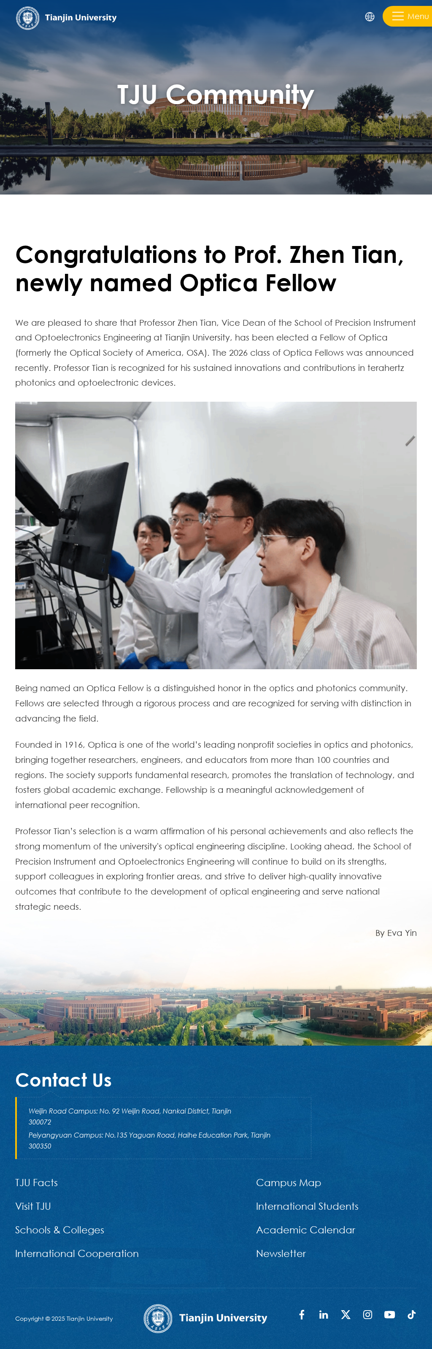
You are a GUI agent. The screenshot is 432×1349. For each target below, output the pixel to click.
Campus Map (288, 1182)
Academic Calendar (305, 1229)
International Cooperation (77, 1253)
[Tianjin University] (65, 17)
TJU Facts (36, 1182)
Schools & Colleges (59, 1229)
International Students (307, 1206)
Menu (418, 16)
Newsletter (281, 1253)
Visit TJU (33, 1206)
